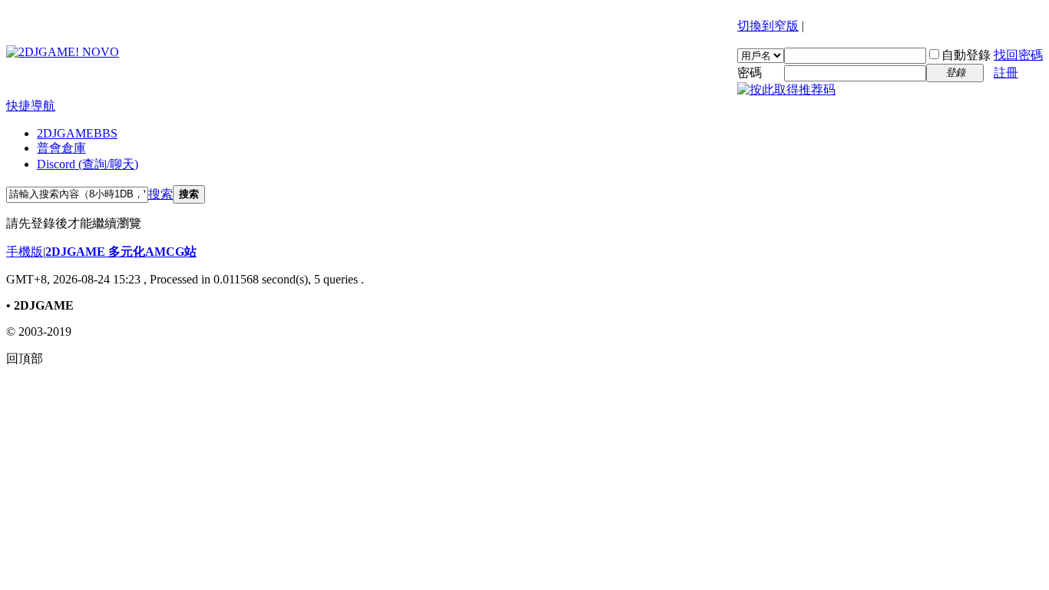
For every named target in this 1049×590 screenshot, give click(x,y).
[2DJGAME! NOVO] (62, 51)
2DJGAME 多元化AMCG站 (121, 251)
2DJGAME (77, 133)
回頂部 (24, 358)
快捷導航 (30, 105)
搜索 (160, 194)
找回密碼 (1018, 54)
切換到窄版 (768, 25)
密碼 (749, 72)
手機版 (24, 251)
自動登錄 (966, 54)
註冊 (1006, 72)
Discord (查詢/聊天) (87, 164)
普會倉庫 (61, 147)
